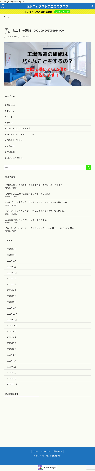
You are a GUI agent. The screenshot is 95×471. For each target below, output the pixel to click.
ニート (10, 116)
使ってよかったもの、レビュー (20, 134)
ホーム (35, 451)
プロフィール (45, 451)
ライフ (10, 122)
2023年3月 (11, 260)
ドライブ (11, 110)
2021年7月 (11, 343)
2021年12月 (12, 313)
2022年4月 (11, 290)
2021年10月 (12, 325)
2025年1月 (11, 254)
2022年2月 (11, 301)
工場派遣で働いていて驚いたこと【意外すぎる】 (26, 221)
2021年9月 (11, 331)
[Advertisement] (47, 417)
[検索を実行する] (88, 167)
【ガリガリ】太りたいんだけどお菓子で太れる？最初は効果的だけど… (36, 212)
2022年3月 (11, 295)
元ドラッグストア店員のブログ (47, 6)
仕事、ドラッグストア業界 (19, 128)
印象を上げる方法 (15, 140)
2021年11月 (12, 319)
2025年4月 (11, 248)
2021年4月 (11, 360)
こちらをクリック (62, 12)
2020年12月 (12, 384)
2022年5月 (11, 284)
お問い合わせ (57, 451)
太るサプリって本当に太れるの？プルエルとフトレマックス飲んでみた (36, 203)
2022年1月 (11, 307)
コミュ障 (11, 104)
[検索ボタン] (92, 6)
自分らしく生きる (15, 157)
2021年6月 (11, 348)
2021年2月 (11, 372)
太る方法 (11, 146)
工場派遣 (11, 151)
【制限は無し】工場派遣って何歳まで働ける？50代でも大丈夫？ (33, 186)
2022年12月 (12, 272)
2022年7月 (11, 278)
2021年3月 (11, 366)
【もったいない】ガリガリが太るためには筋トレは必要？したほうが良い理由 (39, 229)
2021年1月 (11, 378)
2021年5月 (11, 354)
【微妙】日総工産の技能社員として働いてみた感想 (27, 195)
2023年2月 (11, 266)
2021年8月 (11, 337)
